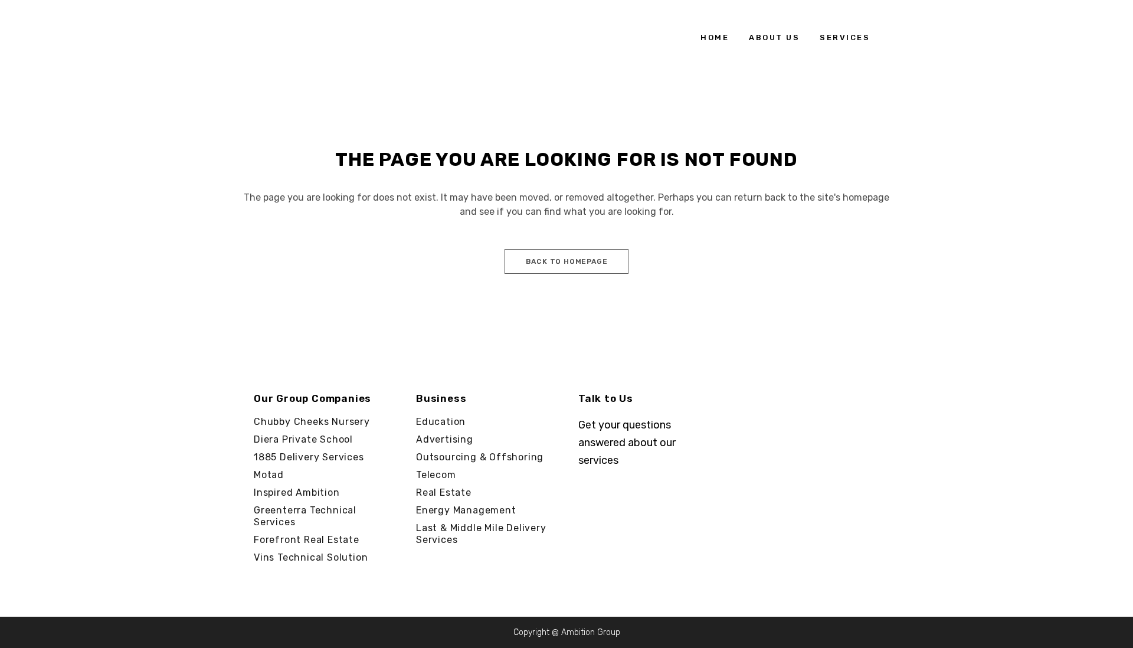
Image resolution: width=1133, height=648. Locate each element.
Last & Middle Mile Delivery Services (481, 533)
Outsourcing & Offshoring (479, 457)
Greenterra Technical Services (305, 516)
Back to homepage (567, 261)
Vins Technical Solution (311, 557)
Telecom (436, 474)
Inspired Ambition (297, 492)
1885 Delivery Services (309, 457)
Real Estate (443, 492)
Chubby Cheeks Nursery (312, 421)
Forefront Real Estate (306, 539)
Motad (269, 474)
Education (441, 421)
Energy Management (466, 510)
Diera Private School (303, 439)
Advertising (444, 439)
